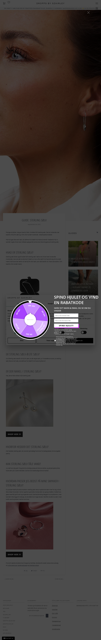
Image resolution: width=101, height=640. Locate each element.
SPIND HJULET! (66, 325)
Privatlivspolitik (70, 338)
